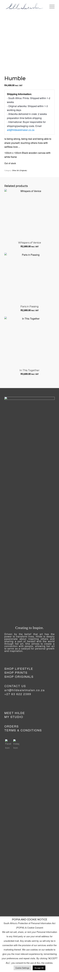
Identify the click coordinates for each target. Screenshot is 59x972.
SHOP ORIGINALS (19, 676)
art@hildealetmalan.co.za (20, 130)
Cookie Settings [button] (22, 967)
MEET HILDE (14, 713)
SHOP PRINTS (16, 672)
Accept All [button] (39, 967)
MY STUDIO (13, 717)
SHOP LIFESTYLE (18, 668)
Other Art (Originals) (19, 170)
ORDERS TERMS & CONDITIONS (23, 728)
